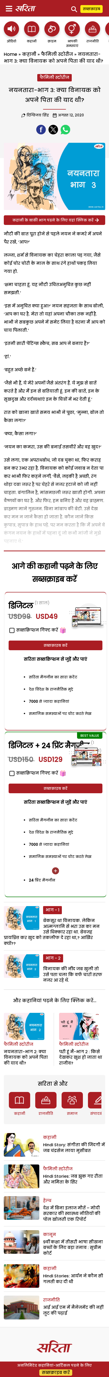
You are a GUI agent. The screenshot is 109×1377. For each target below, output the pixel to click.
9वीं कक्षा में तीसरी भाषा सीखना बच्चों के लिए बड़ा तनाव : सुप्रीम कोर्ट (73, 1247)
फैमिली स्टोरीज (57, 54)
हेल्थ (47, 1201)
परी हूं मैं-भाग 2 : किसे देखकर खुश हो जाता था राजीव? (80, 1057)
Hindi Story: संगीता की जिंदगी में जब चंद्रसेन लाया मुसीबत (74, 1147)
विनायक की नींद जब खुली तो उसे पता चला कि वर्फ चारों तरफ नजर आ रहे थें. (72, 974)
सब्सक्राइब (91, 8)
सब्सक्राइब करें (55, 645)
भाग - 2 (53, 958)
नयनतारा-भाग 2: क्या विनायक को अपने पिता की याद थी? (26, 1057)
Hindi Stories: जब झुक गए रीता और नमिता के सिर (73, 1179)
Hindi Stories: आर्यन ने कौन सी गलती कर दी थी (73, 1278)
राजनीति (46, 1113)
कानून (49, 1235)
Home (10, 54)
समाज (72, 1113)
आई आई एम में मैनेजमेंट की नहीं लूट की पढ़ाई (73, 1310)
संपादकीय (98, 1113)
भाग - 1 (52, 910)
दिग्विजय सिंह (38, 115)
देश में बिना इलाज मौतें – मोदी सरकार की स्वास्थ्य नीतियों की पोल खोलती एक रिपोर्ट (71, 1213)
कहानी (29, 54)
